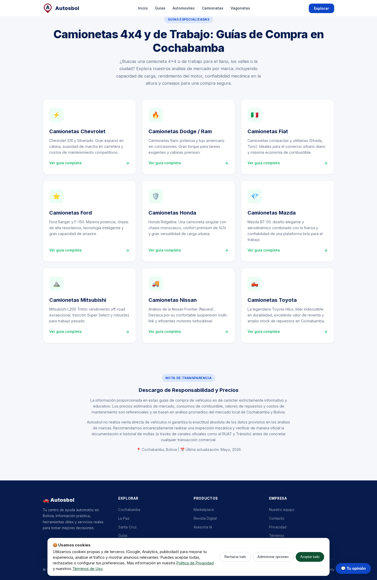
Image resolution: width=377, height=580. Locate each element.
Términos (276, 536)
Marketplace (204, 510)
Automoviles (184, 8)
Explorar (321, 8)
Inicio (143, 8)
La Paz (124, 518)
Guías (160, 8)
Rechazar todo (235, 557)
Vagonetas (240, 8)
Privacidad (277, 527)
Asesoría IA (203, 527)
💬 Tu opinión (353, 568)
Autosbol (67, 8)
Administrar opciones (273, 557)
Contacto (276, 518)
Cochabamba (129, 510)
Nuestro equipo (281, 510)
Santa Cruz (127, 527)
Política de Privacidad (195, 563)
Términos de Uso (87, 568)
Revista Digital (205, 518)
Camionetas (212, 8)
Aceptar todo (309, 557)
